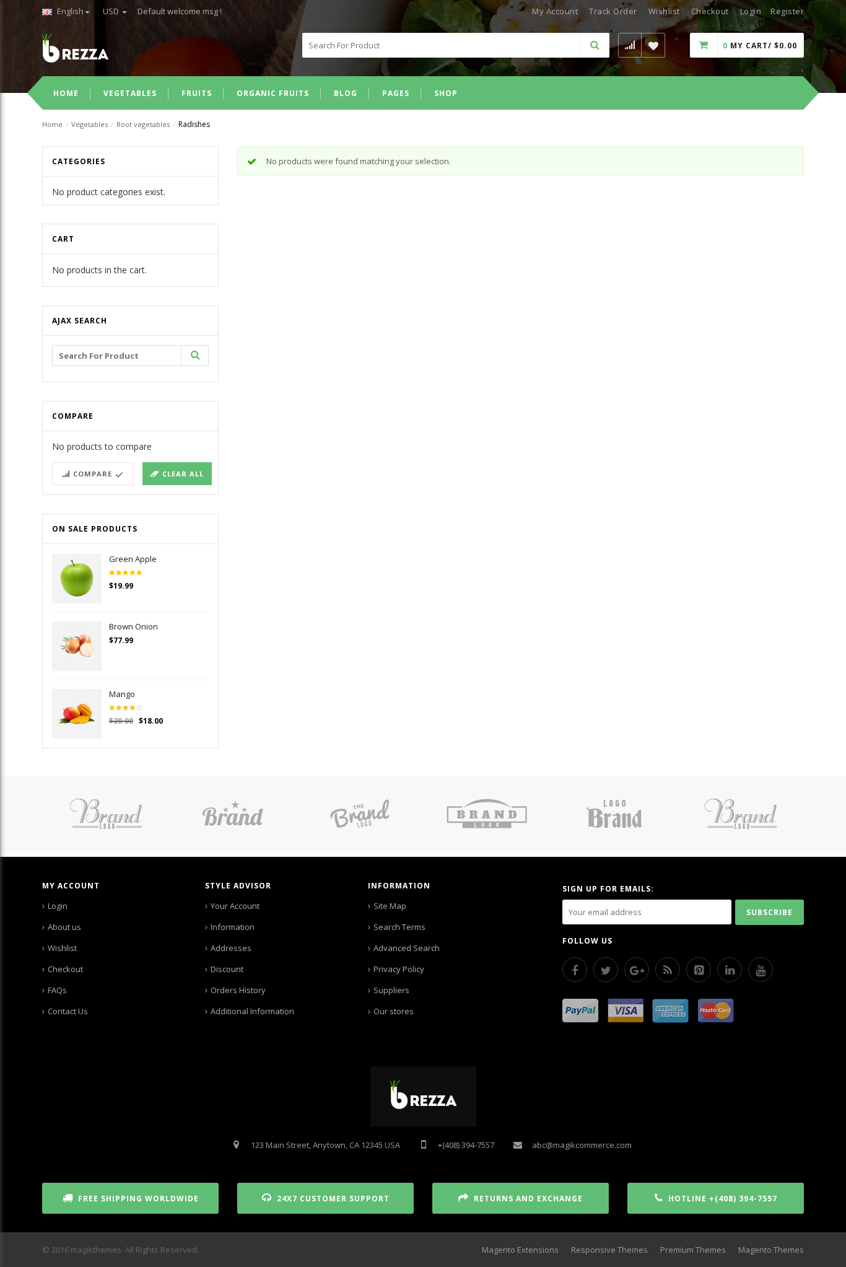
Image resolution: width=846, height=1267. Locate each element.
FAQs (57, 990)
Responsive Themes (609, 1249)
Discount (227, 969)
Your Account (235, 905)
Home (52, 124)
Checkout (710, 11)
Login (58, 905)
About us (64, 926)
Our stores (393, 1011)
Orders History (238, 990)
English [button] (69, 11)
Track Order (613, 11)
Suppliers (391, 990)
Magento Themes (771, 1249)
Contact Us (68, 1011)
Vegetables (89, 124)
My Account (555, 11)
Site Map (389, 905)
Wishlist (664, 11)
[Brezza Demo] (75, 47)
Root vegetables (143, 124)
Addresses (231, 948)
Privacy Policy (398, 969)
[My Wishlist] (653, 45)
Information (233, 926)
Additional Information (252, 1011)
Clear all (183, 473)
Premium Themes (693, 1249)
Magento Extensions (520, 1249)
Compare (92, 473)
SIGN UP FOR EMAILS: (608, 888)
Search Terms (399, 926)
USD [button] (112, 11)
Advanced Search (406, 948)
